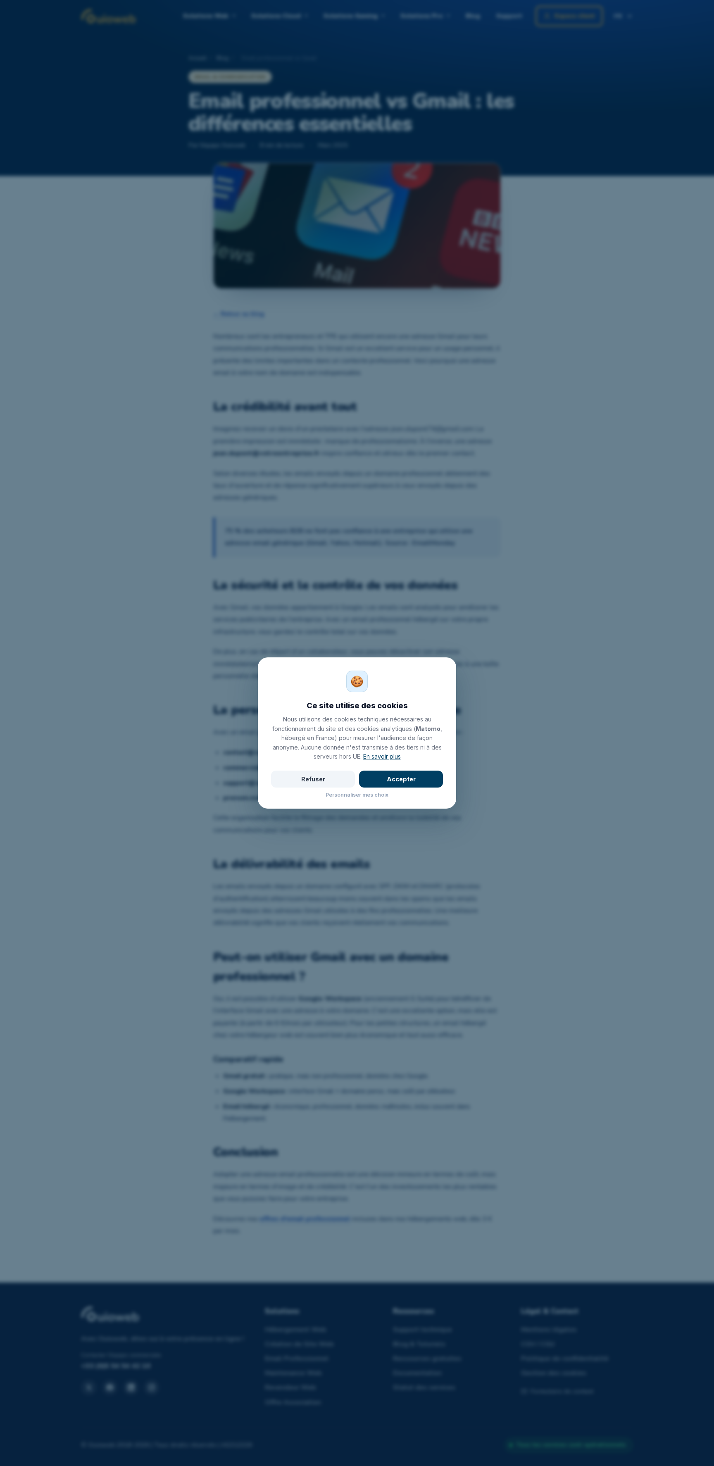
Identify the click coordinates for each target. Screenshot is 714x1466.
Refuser (313, 779)
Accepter (401, 779)
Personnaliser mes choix (357, 795)
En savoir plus (382, 756)
